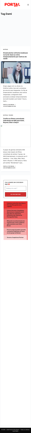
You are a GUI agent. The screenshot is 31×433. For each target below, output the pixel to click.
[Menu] (28, 4)
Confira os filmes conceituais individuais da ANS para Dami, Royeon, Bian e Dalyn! (13, 120)
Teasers (11, 115)
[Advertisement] (14, 31)
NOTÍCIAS (5, 49)
